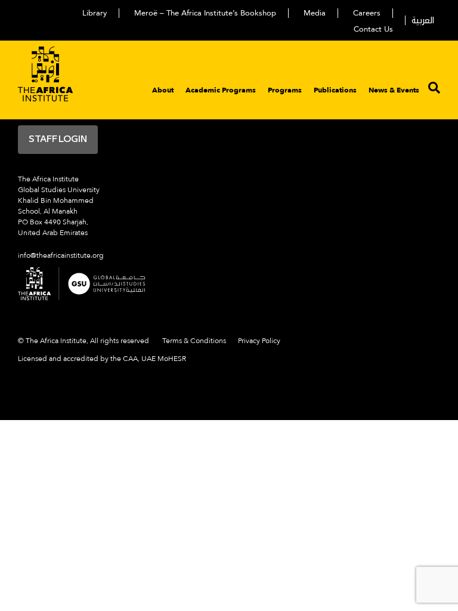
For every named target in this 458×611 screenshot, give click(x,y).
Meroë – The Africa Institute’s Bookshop (205, 13)
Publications (335, 90)
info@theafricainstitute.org (61, 255)
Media (315, 13)
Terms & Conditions (194, 340)
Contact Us (373, 29)
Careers (366, 13)
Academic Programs (220, 90)
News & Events (394, 90)
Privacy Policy (259, 340)
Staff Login (58, 140)
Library (94, 13)
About (163, 90)
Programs (285, 90)
